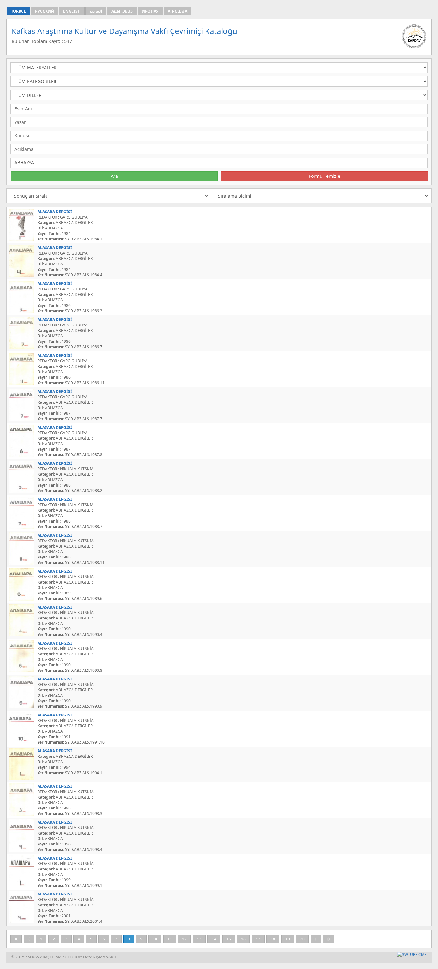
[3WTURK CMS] (412, 954)
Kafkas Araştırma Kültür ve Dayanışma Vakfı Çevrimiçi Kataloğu (124, 31)
